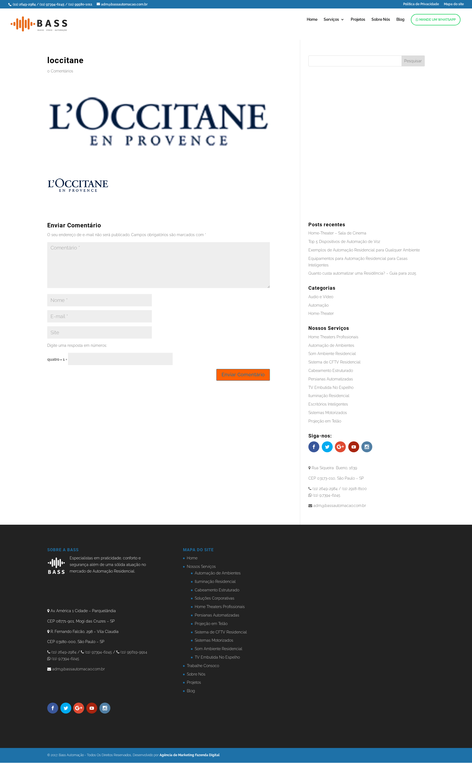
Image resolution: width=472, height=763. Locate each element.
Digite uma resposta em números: (77, 345)
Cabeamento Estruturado (330, 370)
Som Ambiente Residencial (332, 353)
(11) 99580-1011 (80, 4)
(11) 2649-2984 (24, 4)
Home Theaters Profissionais (333, 337)
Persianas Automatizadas (330, 379)
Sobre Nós (380, 19)
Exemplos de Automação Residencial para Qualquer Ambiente (364, 250)
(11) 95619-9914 (133, 652)
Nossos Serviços (201, 566)
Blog (400, 19)
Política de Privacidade (421, 4)
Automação (318, 305)
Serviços (331, 19)
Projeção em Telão (324, 421)
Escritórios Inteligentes (328, 404)
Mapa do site (454, 4)
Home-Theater (321, 313)
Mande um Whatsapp (437, 20)
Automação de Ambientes (331, 345)
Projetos (358, 19)
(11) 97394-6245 (52, 4)
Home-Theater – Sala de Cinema (337, 233)
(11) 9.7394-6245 (65, 658)
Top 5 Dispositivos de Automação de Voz (344, 241)
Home (312, 19)
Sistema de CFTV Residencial (334, 362)
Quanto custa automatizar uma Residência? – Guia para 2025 (362, 273)
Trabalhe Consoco (203, 666)
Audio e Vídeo (320, 297)
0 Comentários (60, 71)
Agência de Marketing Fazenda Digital (190, 755)
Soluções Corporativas (214, 598)
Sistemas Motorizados (327, 412)
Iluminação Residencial (328, 396)
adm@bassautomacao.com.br (78, 669)
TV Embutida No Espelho (330, 387)
